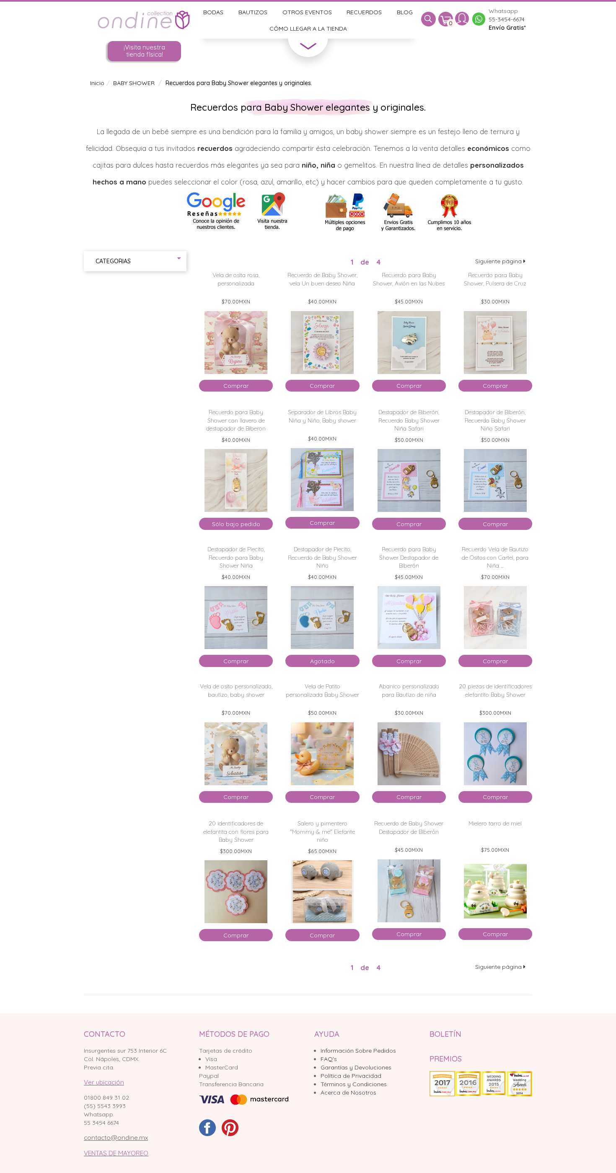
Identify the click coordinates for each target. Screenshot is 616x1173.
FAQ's (329, 1059)
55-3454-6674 (507, 19)
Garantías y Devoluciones (356, 1067)
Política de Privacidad (351, 1076)
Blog (405, 12)
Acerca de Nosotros (348, 1092)
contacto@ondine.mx (116, 1138)
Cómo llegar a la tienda (308, 28)
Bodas (213, 12)
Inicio (97, 83)
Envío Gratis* (507, 27)
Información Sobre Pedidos (358, 1050)
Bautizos (252, 12)
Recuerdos (364, 12)
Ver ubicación (104, 1082)
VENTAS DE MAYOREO (116, 1153)
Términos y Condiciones (354, 1084)
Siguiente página (499, 261)
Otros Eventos (307, 12)
